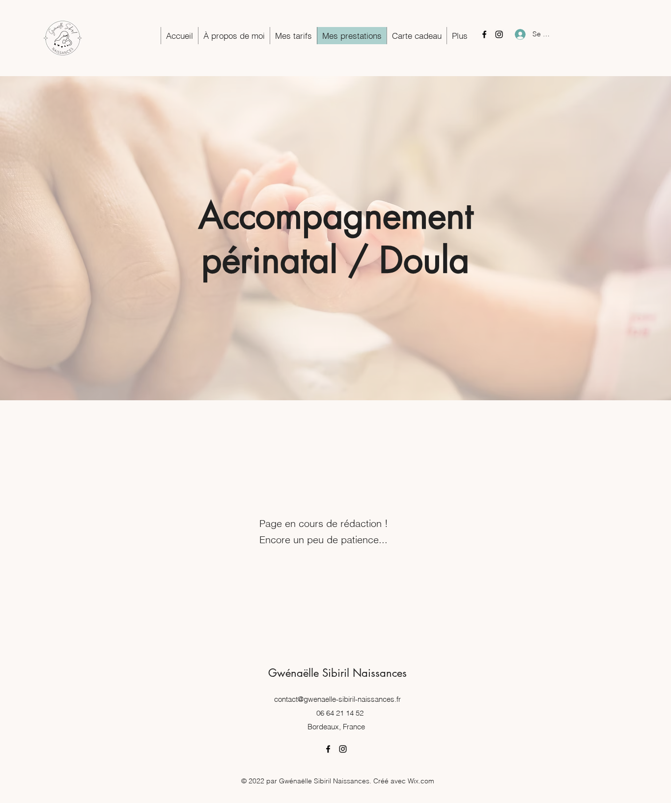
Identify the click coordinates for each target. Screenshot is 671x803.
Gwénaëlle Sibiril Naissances (337, 673)
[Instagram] (499, 34)
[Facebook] (484, 34)
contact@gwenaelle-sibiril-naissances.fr (337, 699)
